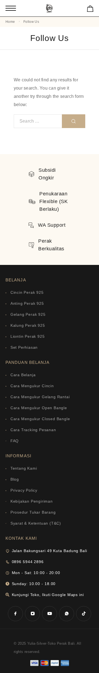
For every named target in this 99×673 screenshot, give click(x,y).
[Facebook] (15, 613)
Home (10, 22)
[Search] (73, 121)
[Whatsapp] (66, 613)
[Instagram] (32, 613)
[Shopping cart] (90, 9)
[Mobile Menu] (10, 8)
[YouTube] (49, 613)
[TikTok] (83, 613)
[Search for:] (38, 121)
